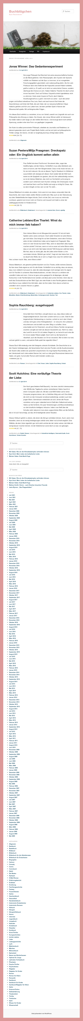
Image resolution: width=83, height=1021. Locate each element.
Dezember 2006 (14, 815)
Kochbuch (12, 930)
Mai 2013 (12, 715)
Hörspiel (12, 910)
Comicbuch (13, 869)
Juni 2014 (12, 686)
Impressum (46, 51)
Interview (12, 917)
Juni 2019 (12, 552)
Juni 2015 (12, 659)
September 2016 (14, 625)
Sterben (52, 295)
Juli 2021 (12, 495)
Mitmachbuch (13, 951)
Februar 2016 (13, 640)
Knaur (43, 363)
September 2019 (14, 545)
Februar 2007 (13, 811)
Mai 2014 (12, 688)
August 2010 (13, 745)
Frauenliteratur (14, 892)
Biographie (12, 860)
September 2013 (14, 706)
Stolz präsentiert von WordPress (42, 1013)
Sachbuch (12, 980)
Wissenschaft (13, 1005)
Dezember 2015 (14, 645)
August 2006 (13, 825)
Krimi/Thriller (13, 932)
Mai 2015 (12, 661)
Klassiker (12, 928)
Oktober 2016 (13, 622)
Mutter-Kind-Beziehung (23, 295)
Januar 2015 (13, 670)
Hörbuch (12, 907)
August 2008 (13, 781)
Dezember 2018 (14, 563)
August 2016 (13, 627)
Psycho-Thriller (14, 964)
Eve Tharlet (62, 293)
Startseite (13, 51)
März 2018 (12, 584)
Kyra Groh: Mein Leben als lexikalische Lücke (24, 454)
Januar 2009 (13, 770)
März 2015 (12, 666)
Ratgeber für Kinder (15, 971)
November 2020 (14, 513)
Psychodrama (13, 966)
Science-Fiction (14, 989)
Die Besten (12, 873)
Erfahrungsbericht (15, 880)
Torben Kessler (21, 435)
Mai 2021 (12, 500)
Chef (39, 363)
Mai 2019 (12, 554)
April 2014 (12, 690)
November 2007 (14, 791)
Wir (38, 51)
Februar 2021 (13, 506)
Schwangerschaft (43, 295)
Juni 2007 (12, 802)
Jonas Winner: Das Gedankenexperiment (36, 66)
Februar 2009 (13, 768)
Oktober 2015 (13, 650)
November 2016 (14, 620)
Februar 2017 (13, 613)
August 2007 (13, 797)
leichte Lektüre (14, 937)
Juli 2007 (12, 800)
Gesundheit (13, 898)
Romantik (12, 978)
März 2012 (12, 736)
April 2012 (12, 734)
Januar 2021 (13, 509)
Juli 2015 (12, 656)
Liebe (68, 293)
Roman (22, 363)
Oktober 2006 (13, 820)
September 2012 (14, 727)
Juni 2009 (12, 761)
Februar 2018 (13, 586)
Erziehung (12, 885)
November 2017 (14, 593)
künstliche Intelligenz (48, 433)
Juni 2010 (12, 747)
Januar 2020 (13, 536)
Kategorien (22, 51)
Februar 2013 (13, 722)
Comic (11, 867)
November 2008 (14, 775)
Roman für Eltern (15, 976)
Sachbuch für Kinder (16, 982)
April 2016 (12, 636)
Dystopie (12, 876)
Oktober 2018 (13, 568)
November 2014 (14, 675)
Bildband (12, 851)
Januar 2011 (13, 743)
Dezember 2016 (14, 618)
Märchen (12, 948)
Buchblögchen (20, 11)
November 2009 (14, 750)
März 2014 (12, 693)
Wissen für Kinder (15, 1003)
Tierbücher (12, 998)
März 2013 (12, 720)
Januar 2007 (13, 813)
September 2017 (14, 597)
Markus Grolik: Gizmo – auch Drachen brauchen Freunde (28, 485)
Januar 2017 (13, 616)
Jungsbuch (13, 921)
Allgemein (23, 140)
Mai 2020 (12, 527)
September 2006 (14, 822)
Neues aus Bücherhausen (17, 955)
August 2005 (13, 834)
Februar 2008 (13, 786)
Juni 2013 (12, 713)
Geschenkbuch (14, 896)
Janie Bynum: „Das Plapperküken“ (20, 487)
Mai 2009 (12, 763)
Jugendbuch (13, 919)
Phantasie (12, 962)
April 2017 (12, 609)
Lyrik (10, 944)
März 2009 (12, 765)
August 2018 (13, 572)
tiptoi (11, 1001)
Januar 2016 (13, 643)
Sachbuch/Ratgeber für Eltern (19, 985)
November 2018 (14, 565)
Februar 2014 (13, 695)
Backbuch (12, 846)
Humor (11, 914)
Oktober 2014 (13, 677)
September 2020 (14, 518)
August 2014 (13, 681)
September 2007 (14, 795)
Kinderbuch (31, 210)
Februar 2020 (13, 534)
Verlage (31, 51)
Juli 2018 (12, 575)
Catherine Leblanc (53, 293)
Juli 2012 (12, 731)
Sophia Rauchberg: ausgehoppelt (31, 305)
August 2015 (13, 654)
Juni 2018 (12, 577)
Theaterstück (13, 994)
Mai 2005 (12, 836)
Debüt (22, 433)
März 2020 (12, 531)
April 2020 (12, 529)
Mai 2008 (12, 784)
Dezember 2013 (14, 700)
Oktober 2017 (13, 595)
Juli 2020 (12, 522)
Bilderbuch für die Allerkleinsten (20, 855)
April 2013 (12, 718)
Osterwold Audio (60, 433)
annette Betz (51, 210)
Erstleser (12, 882)
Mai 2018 (12, 579)
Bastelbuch (13, 848)
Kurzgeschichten (14, 935)
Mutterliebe (34, 295)
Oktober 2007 (13, 793)
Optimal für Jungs (15, 957)
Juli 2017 (12, 602)
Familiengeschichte (15, 887)
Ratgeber (12, 969)
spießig (62, 210)
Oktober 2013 (13, 704)
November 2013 (14, 702)
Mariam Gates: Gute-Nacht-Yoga (19, 456)
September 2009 (14, 754)
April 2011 (12, 738)
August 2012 (13, 729)
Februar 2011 (13, 741)
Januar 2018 (13, 588)
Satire (11, 987)
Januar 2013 (13, 725)
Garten (11, 894)
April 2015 (12, 663)
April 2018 (12, 581)
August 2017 (13, 600)
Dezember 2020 (14, 511)
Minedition (12, 295)
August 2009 (13, 756)
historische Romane (15, 905)
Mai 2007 (12, 804)
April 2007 (12, 806)
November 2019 (14, 541)
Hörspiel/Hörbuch (15, 912)
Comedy (12, 864)
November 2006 (14, 818)
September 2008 (14, 779)
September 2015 (14, 652)
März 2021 (12, 504)
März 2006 (12, 827)
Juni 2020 (12, 525)
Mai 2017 (12, 606)
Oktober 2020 (13, 515)
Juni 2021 (12, 497)
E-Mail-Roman (13, 878)
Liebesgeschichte (15, 942)
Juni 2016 (12, 631)
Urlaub (63, 363)
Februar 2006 (13, 829)
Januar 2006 (13, 831)
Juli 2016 (12, 629)
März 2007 (12, 809)
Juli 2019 (12, 550)
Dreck (58, 210)
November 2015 (14, 647)
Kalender (12, 923)
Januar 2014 (13, 697)
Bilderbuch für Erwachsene (18, 857)
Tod (56, 295)
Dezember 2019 (14, 538)
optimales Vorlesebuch (16, 960)
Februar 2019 (13, 559)
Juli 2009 (12, 759)
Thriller (11, 996)
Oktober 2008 (13, 777)
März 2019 (12, 556)
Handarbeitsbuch (14, 901)
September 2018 (14, 570)
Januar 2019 (13, 561)
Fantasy (11, 889)
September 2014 (14, 679)
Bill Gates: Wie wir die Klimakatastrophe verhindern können (29, 452)
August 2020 (13, 520)
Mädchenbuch (13, 946)
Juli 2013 (12, 711)
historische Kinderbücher (17, 903)
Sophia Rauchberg (55, 363)
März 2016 (12, 638)
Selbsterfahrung (14, 992)
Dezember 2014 (14, 672)
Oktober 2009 (13, 752)
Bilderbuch (23, 210)
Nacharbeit (12, 953)
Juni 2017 (12, 604)
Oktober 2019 (13, 543)
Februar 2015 (13, 668)
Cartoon (11, 862)
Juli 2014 (12, 684)
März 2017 (12, 611)
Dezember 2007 (14, 788)
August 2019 (13, 547)
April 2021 (12, 502)
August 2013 (13, 709)
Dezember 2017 (14, 591)
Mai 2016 (12, 634)
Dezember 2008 (14, 772)
